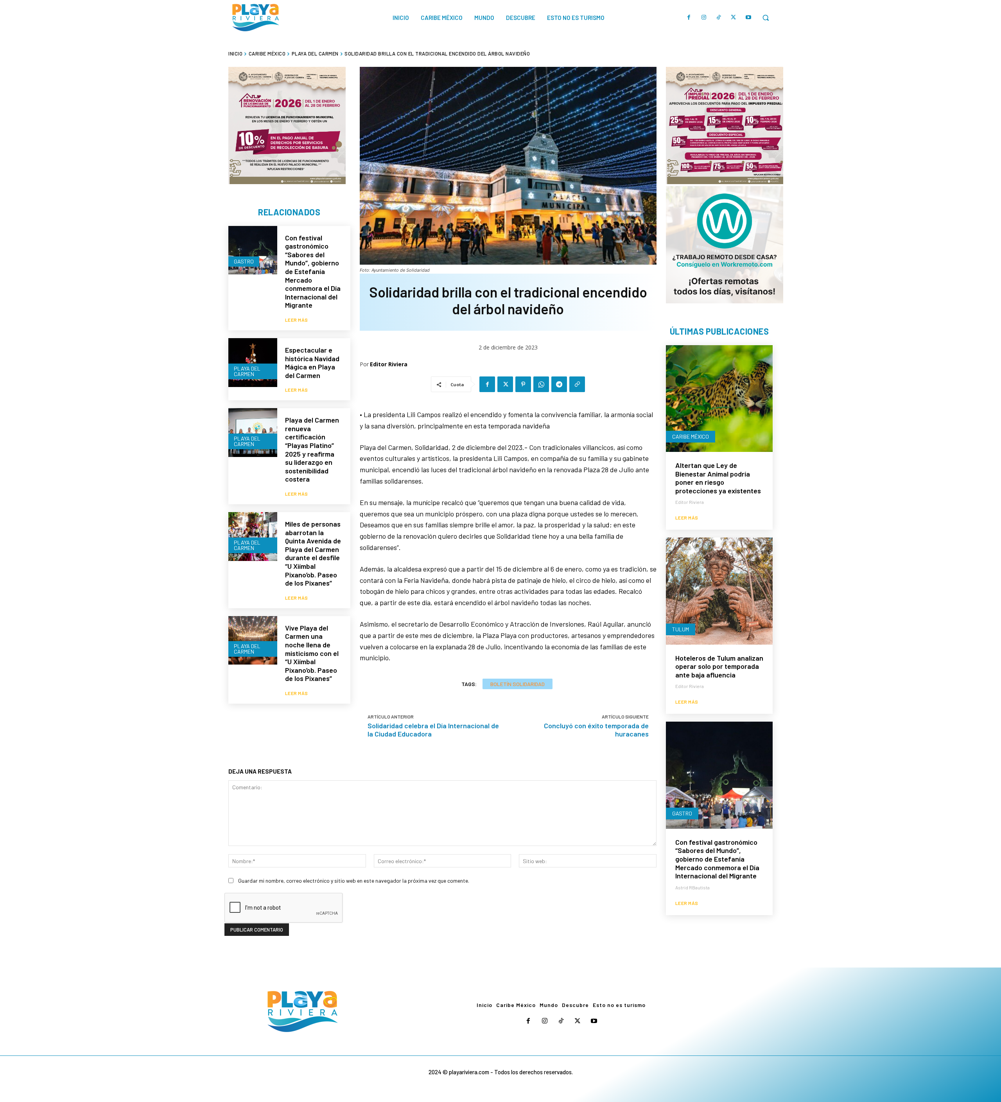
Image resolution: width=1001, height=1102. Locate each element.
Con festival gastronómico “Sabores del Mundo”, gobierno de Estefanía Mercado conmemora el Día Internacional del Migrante (313, 271)
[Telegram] (559, 384)
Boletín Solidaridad (517, 684)
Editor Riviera (388, 364)
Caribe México (267, 53)
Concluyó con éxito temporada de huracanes (596, 729)
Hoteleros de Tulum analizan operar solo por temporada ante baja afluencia (719, 666)
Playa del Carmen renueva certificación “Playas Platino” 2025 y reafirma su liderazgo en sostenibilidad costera (312, 449)
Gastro (244, 261)
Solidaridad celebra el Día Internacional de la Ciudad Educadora (433, 729)
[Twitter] (733, 17)
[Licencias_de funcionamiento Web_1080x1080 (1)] (287, 125)
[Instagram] (703, 17)
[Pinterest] (523, 384)
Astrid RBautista (692, 887)
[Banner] (724, 244)
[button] (766, 18)
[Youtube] (748, 17)
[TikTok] (718, 17)
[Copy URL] (577, 384)
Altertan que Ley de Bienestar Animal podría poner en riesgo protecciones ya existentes (718, 478)
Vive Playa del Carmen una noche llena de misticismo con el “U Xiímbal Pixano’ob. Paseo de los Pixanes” (312, 653)
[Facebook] (688, 17)
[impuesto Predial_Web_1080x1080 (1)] (724, 125)
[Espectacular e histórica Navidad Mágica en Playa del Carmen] (252, 362)
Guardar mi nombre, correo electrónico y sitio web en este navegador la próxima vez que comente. (353, 880)
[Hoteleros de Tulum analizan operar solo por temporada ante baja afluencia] (719, 591)
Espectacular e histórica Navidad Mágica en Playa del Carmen (312, 363)
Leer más (296, 319)
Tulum (680, 629)
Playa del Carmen (315, 53)
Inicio (235, 53)
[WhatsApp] (541, 384)
